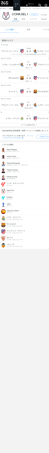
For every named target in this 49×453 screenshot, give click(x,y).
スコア (16, 5)
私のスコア (31, 5)
